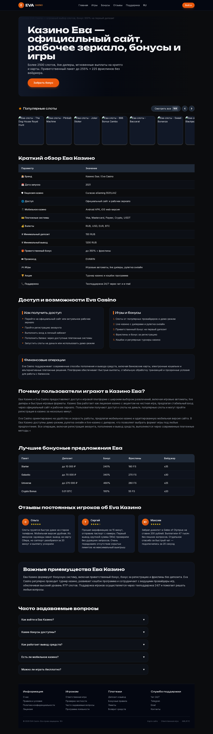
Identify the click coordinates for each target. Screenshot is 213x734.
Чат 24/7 (155, 697)
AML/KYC (186, 721)
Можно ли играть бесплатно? (83, 669)
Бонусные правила (117, 701)
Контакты (155, 709)
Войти (188, 5)
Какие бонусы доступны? (83, 632)
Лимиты (112, 705)
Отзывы (117, 5)
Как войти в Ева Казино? (83, 619)
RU (145, 5)
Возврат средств (117, 709)
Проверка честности (76, 701)
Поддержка (133, 5)
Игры (94, 5)
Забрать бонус (43, 82)
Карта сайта (152, 721)
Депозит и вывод (117, 697)
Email (153, 705)
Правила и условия (32, 701)
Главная (83, 5)
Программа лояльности (78, 709)
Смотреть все (163, 108)
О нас (26, 697)
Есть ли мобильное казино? (83, 656)
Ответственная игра (76, 697)
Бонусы (105, 5)
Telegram (155, 701)
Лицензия (28, 709)
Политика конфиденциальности (39, 705)
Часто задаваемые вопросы (80, 705)
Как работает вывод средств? (83, 644)
